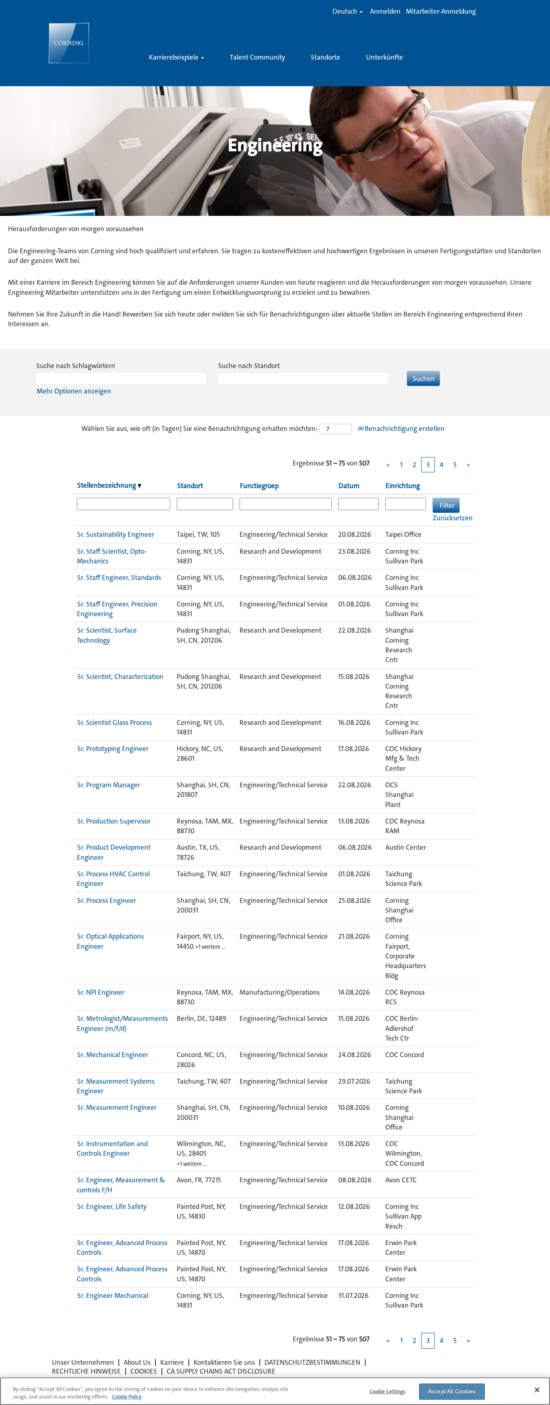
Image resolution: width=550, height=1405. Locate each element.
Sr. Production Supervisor (114, 821)
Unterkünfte (384, 57)
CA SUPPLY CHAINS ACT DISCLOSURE (221, 1371)
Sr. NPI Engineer (100, 992)
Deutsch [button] (346, 11)
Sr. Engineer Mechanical (112, 1295)
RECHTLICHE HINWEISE (86, 1371)
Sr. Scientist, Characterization (120, 676)
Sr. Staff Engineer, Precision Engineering (117, 609)
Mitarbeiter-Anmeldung (441, 11)
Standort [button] (190, 485)
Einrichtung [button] (403, 485)
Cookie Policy (126, 1396)
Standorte (325, 57)
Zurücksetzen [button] (453, 517)
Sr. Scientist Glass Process (114, 722)
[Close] (537, 1390)
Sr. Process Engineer (106, 900)
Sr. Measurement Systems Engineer (116, 1086)
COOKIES (143, 1371)
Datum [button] (349, 485)
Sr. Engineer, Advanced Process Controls (122, 1247)
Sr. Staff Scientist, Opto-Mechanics (112, 556)
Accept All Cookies (452, 1391)
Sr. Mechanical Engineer (112, 1054)
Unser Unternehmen (83, 1362)
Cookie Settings (388, 1391)
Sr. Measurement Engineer (117, 1107)
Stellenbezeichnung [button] (107, 485)
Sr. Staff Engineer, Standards (119, 577)
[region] (275, 1391)
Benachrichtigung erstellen (404, 428)
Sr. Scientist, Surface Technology (107, 635)
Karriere (172, 1362)
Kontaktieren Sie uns (224, 1362)
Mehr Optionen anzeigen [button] (74, 391)
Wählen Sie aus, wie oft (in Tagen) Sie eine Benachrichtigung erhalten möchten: (199, 428)
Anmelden (385, 11)
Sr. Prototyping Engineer (113, 748)
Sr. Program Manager (108, 784)
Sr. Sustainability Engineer (115, 534)
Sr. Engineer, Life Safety (112, 1206)
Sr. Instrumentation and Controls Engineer (112, 1148)
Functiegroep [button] (259, 485)
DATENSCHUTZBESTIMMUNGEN (312, 1362)
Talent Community (257, 57)
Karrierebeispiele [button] (174, 57)
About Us (137, 1362)
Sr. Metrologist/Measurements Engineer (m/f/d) (122, 1023)
